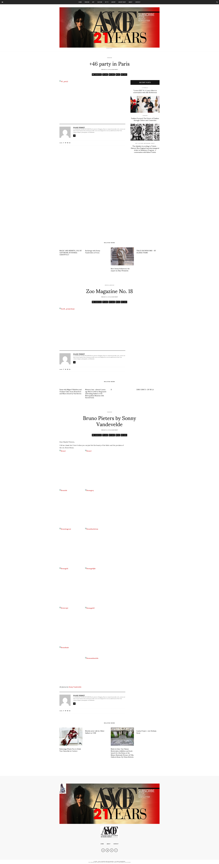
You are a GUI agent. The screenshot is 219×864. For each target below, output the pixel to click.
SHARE (105, 74)
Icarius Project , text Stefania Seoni (146, 732)
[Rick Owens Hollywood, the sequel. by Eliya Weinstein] (122, 256)
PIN (118, 74)
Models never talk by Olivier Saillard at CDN (94, 732)
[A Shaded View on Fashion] (109, 27)
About (130, 2)
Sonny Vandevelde (75, 687)
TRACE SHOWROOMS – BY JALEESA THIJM (146, 251)
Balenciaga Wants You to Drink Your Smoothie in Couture (70, 750)
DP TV (106, 2)
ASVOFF (113, 2)
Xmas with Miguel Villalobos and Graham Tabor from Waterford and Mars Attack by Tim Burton (70, 391)
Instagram (147, 143)
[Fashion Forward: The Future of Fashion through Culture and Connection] (145, 104)
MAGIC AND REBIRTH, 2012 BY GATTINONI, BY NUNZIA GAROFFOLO (70, 252)
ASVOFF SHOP (122, 2)
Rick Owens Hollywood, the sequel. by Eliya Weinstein (120, 269)
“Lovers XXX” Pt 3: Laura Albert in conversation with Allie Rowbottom (145, 91)
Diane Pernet (114, 69)
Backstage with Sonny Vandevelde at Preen (92, 251)
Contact (137, 2)
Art (93, 2)
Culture (99, 2)
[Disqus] (92, 169)
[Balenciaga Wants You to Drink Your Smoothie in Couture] (71, 737)
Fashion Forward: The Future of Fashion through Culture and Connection (145, 119)
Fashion (87, 2)
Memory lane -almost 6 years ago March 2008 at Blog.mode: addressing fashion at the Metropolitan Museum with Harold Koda (95, 393)
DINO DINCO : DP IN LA (145, 389)
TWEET (112, 74)
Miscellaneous (109, 285)
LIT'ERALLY (145, 87)
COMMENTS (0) (97, 74)
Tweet (153, 143)
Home (80, 2)
